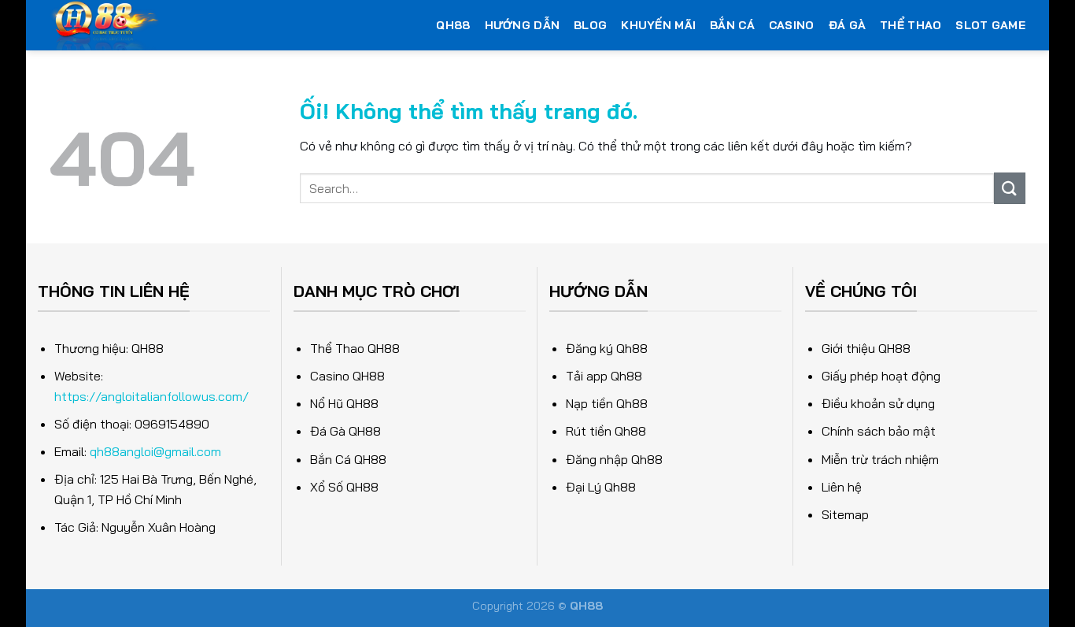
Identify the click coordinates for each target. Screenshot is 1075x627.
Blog (590, 25)
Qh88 (453, 25)
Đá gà (847, 25)
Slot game (990, 25)
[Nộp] (1009, 188)
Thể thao (910, 25)
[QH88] (186, 25)
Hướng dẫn (522, 25)
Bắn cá (732, 25)
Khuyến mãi (658, 25)
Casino (792, 25)
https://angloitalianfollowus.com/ (151, 396)
